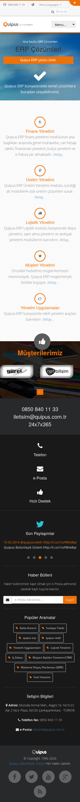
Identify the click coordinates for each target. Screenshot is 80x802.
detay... (59, 154)
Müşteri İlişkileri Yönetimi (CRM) (52, 657)
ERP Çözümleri (47, 42)
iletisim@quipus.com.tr (40, 416)
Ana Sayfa (29, 42)
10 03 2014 (69, 542)
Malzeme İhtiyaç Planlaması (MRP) (41, 667)
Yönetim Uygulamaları (27, 648)
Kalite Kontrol (27, 628)
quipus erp (29, 638)
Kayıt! (70, 599)
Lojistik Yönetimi (60, 648)
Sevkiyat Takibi (54, 628)
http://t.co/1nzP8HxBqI (26, 542)
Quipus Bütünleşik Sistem (27, 763)
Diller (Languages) (48, 4)
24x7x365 (40, 424)
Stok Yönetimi (41, 677)
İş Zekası (17, 657)
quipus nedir (53, 638)
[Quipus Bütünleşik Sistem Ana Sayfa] (18, 24)
